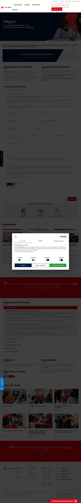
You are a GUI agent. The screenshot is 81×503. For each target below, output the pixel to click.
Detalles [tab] (40, 240)
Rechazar (23, 265)
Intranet (62, 1)
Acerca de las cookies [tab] (59, 240)
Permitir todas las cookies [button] (58, 265)
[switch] (33, 260)
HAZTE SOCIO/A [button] (57, 9)
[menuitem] (18, 4)
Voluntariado (36, 4)
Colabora (27, 4)
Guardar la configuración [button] (40, 265)
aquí (33, 251)
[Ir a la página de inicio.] (6, 7)
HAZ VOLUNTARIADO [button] (61, 5)
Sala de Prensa (77, 1)
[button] (52, 5)
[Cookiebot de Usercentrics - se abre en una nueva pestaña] (60, 237)
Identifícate (68, 1)
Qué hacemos (18, 4)
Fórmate (14, 9)
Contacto (56, 1)
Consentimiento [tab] (22, 240)
